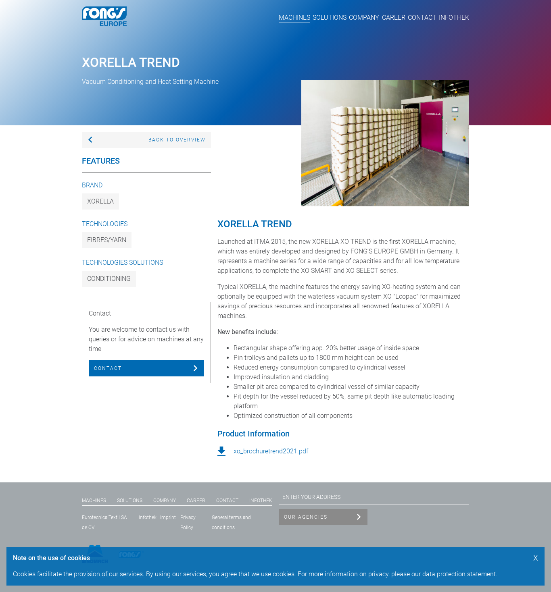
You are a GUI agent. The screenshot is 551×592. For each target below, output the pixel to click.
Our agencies (306, 517)
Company (364, 17)
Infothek (454, 17)
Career (393, 17)
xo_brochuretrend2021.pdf (271, 451)
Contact (422, 17)
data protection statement (459, 574)
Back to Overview (177, 140)
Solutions (329, 17)
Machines (294, 17)
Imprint (168, 517)
